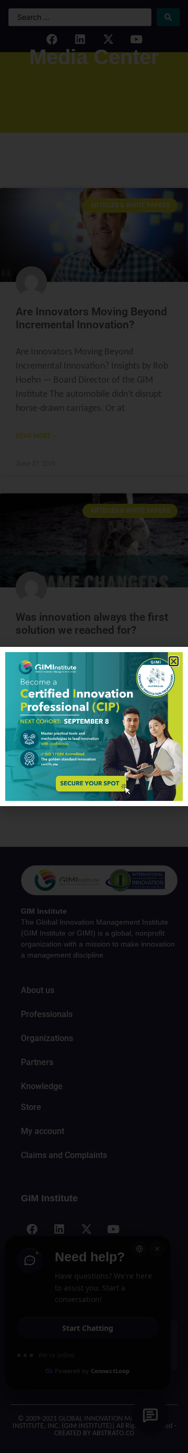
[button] (174, 661)
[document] (94, 726)
